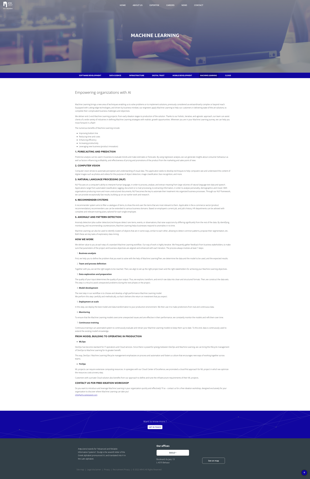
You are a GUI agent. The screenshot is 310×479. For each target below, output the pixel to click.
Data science (115, 75)
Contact (198, 5)
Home (123, 5)
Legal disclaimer (94, 469)
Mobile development (182, 75)
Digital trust (158, 75)
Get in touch (155, 427)
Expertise (154, 5)
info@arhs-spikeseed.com (86, 395)
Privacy (107, 469)
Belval (172, 452)
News (184, 5)
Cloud (228, 75)
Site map (80, 469)
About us (138, 5)
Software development (90, 75)
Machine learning (208, 75)
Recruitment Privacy (121, 469)
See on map (213, 460)
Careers (170, 5)
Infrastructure (136, 75)
